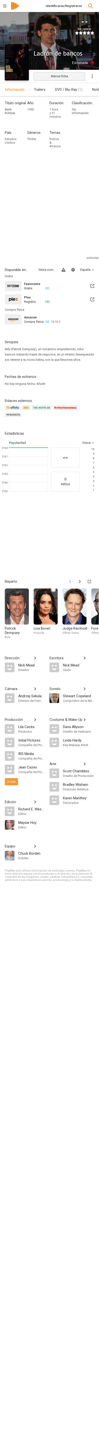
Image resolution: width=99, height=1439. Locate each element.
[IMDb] (27, 410)
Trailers (39, 89)
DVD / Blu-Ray (68, 89)
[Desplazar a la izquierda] (70, 581)
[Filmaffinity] (13, 410)
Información (14, 89)
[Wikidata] (14, 417)
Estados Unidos (10, 140)
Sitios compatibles (47, 269)
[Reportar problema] (63, 270)
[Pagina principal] (15, 9)
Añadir (40, 384)
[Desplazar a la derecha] (80, 581)
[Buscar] (90, 6)
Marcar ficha (59, 76)
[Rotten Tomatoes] (66, 410)
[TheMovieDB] (42, 410)
